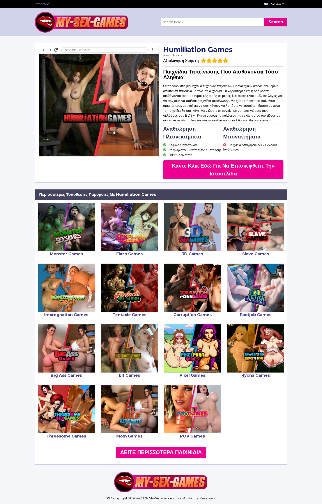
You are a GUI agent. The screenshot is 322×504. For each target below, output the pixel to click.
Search (276, 21)
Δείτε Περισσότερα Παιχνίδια (161, 452)
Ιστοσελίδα (42, 4)
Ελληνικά (275, 4)
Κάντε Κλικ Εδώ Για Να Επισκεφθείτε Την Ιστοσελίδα (223, 170)
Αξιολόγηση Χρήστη (181, 60)
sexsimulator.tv (172, 55)
